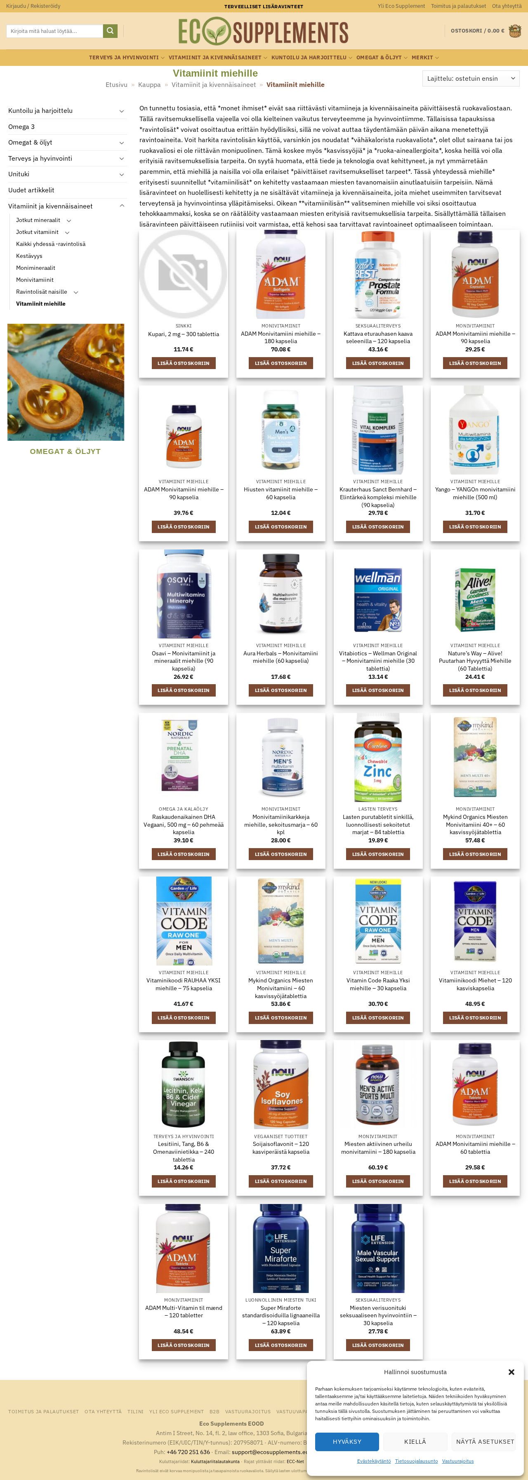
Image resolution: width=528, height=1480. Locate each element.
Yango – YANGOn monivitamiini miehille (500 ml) (475, 493)
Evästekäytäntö (374, 1461)
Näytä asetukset (485, 1441)
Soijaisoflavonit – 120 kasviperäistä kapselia (280, 1147)
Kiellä (415, 1441)
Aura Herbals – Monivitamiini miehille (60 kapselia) (280, 657)
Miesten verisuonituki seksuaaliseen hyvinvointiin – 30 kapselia (378, 1315)
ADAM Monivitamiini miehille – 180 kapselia (281, 337)
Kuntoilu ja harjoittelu (309, 57)
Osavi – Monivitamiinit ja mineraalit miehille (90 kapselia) (183, 661)
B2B (215, 1411)
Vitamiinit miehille (41, 304)
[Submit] (110, 31)
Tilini (135, 1411)
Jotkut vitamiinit (37, 232)
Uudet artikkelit (31, 190)
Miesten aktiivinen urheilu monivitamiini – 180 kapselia (378, 1147)
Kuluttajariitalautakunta (215, 1461)
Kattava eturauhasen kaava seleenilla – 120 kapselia (378, 337)
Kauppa (149, 84)
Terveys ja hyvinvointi (124, 57)
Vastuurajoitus (458, 1461)
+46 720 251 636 (188, 1452)
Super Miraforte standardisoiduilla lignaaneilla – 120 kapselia (281, 1315)
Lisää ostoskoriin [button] (184, 363)
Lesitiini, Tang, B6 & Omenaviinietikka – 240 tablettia (183, 1151)
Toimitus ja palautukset (458, 5)
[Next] (122, 400)
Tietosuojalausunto (416, 1461)
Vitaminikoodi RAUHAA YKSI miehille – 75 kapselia (183, 984)
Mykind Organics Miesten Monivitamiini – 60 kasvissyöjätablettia (280, 988)
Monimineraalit (35, 268)
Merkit (423, 57)
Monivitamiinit (35, 280)
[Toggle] (122, 111)
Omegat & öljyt (379, 57)
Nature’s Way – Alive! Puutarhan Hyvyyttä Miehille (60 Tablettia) (475, 661)
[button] (511, 1372)
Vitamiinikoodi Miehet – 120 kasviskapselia (475, 984)
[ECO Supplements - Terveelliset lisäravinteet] (264, 31)
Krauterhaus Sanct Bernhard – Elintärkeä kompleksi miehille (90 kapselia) (378, 497)
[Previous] (12, 400)
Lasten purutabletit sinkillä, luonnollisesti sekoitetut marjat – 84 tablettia (378, 824)
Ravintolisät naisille (41, 292)
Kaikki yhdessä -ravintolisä (50, 244)
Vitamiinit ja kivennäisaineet (215, 57)
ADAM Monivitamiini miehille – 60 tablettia (475, 1147)
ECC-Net (295, 1461)
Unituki (18, 174)
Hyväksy (347, 1441)
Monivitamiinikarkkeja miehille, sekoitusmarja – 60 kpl (281, 824)
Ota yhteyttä (507, 5)
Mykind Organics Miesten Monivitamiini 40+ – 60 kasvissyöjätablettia (475, 824)
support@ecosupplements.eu (270, 1452)
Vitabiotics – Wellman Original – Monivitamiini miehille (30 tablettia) (378, 661)
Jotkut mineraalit (38, 220)
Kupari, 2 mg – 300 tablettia (183, 334)
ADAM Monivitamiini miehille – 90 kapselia (475, 337)
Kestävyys (29, 256)
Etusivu (116, 84)
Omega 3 (21, 126)
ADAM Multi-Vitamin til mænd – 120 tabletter (183, 1311)
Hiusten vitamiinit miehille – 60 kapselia (281, 493)
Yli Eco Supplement (401, 5)
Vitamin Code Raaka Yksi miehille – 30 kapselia (378, 984)
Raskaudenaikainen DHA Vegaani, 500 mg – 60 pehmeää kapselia (184, 824)
